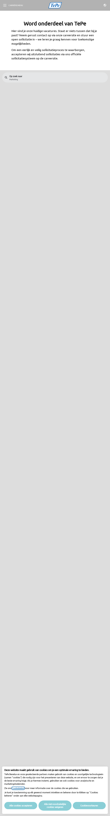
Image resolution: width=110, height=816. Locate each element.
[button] (104, 5)
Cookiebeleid (18, 788)
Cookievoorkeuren (89, 805)
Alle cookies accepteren (20, 805)
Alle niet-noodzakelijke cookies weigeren (55, 805)
